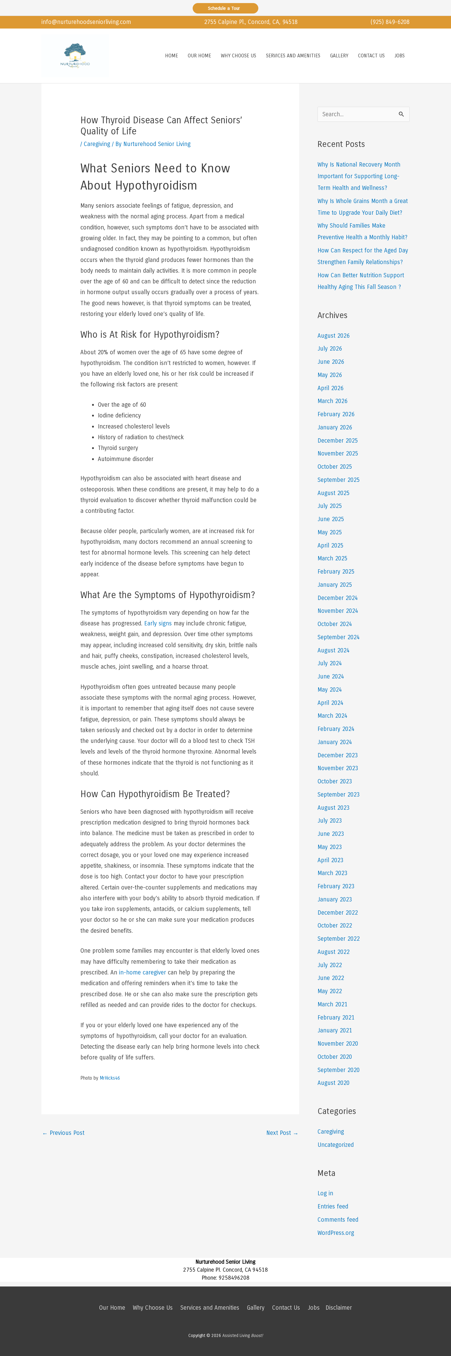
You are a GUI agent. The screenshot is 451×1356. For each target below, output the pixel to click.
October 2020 (335, 1056)
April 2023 (330, 860)
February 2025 (336, 571)
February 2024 (336, 728)
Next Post (282, 1132)
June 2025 (331, 519)
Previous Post (63, 1132)
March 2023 (332, 873)
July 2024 (330, 663)
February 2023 (336, 886)
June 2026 (331, 361)
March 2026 (332, 401)
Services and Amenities (209, 1307)
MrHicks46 (110, 1078)
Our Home (112, 1307)
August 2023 (333, 807)
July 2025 (330, 505)
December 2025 (338, 440)
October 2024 (335, 624)
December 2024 (338, 597)
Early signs (158, 623)
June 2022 (331, 977)
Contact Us (286, 1307)
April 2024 (330, 702)
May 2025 (330, 532)
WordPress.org (336, 1232)
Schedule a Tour (225, 8)
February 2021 (336, 1017)
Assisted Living (242, 1335)
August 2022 (333, 951)
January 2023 (335, 899)
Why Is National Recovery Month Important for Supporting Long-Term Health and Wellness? (359, 176)
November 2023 (338, 768)
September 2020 (339, 1070)
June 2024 (331, 676)
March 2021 (332, 1004)
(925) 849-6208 (390, 21)
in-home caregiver (142, 972)
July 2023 (330, 820)
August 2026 (333, 335)
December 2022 (338, 912)
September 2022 (339, 938)
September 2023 (339, 794)
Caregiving (97, 144)
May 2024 (330, 689)
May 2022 (330, 991)
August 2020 (333, 1082)
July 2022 (330, 965)
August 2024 (333, 650)
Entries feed (333, 1206)
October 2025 (335, 466)
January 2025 (335, 584)
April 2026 (330, 388)
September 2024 (339, 637)
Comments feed (338, 1219)
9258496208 (234, 1277)
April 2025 (330, 545)
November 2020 (338, 1043)
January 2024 (335, 742)
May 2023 (330, 847)
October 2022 (335, 925)
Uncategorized (336, 1144)
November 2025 (338, 453)
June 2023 (331, 833)
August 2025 (333, 493)
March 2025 (332, 558)
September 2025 (339, 479)
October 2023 (335, 781)
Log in (325, 1193)
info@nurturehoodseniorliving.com (86, 21)
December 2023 (338, 755)
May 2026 (330, 374)
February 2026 (336, 414)
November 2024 (338, 610)
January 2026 (335, 427)
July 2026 (330, 348)
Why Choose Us (153, 1307)
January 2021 (335, 1030)
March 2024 (332, 715)
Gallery (255, 1307)
